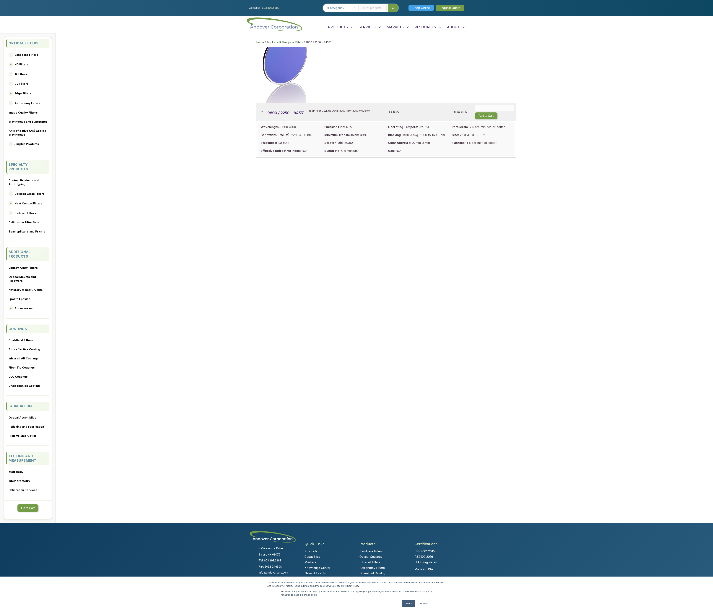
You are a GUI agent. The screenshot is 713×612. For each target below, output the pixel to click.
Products (311, 551)
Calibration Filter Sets (24, 222)
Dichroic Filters (25, 213)
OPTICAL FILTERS (24, 43)
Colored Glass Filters (29, 194)
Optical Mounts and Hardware (22, 278)
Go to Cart (28, 508)
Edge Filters (23, 93)
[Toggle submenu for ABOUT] (463, 27)
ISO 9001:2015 (424, 551)
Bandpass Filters (26, 54)
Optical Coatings (370, 556)
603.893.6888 (270, 8)
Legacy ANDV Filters (23, 267)
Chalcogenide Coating (24, 385)
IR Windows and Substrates (28, 121)
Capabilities (312, 556)
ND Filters (21, 64)
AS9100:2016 (423, 556)
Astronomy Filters (27, 103)
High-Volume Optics (23, 435)
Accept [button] (408, 603)
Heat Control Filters (28, 203)
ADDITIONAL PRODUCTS (19, 254)
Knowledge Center (318, 568)
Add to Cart (486, 115)
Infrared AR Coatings (23, 358)
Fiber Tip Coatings (22, 367)
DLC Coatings (18, 376)
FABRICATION (20, 406)
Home (260, 42)
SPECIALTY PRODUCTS (18, 167)
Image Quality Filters (23, 112)
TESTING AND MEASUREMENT (22, 458)
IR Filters (20, 74)
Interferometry (19, 481)
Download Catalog (372, 573)
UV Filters (21, 83)
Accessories (23, 308)
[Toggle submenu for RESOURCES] (440, 27)
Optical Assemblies (22, 417)
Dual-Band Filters (21, 340)
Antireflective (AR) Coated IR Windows (27, 132)
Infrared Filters (369, 562)
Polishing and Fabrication (26, 426)
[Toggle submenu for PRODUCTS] (351, 27)
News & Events (315, 573)
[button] (421, 8)
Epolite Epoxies (19, 299)
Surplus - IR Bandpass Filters (284, 42)
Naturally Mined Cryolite (26, 290)
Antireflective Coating (24, 349)
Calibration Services (23, 490)
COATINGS (18, 329)
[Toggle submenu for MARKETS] (407, 27)
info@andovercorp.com (273, 572)
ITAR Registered (425, 562)
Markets (310, 562)
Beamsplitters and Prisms (27, 231)
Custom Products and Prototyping (24, 182)
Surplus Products (26, 144)
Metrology (16, 472)
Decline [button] (424, 603)
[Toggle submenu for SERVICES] (379, 27)
